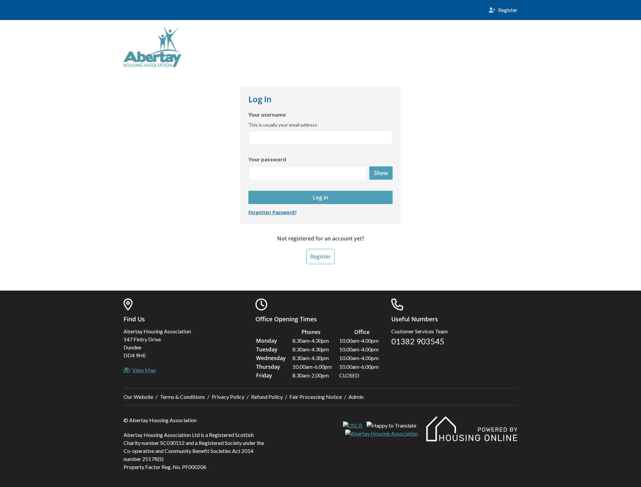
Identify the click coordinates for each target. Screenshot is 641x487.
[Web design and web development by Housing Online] (471, 439)
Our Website (138, 396)
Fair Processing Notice (315, 396)
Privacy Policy (228, 396)
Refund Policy (267, 396)
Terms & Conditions (182, 396)
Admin (356, 396)
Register (320, 256)
